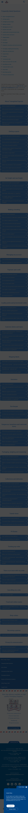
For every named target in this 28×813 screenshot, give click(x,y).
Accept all (10, 806)
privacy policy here (16, 800)
